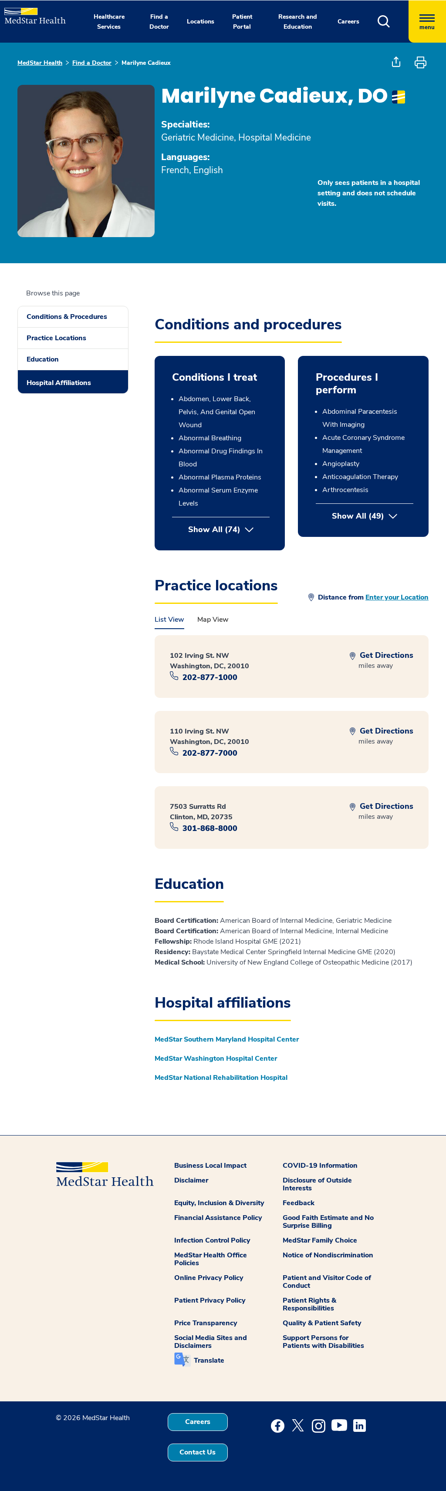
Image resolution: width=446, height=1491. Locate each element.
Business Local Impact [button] (210, 1165)
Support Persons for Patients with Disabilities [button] (323, 1341)
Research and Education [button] (297, 22)
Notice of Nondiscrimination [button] (328, 1255)
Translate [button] (209, 1360)
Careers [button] (348, 21)
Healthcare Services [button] (109, 22)
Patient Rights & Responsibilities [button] (309, 1304)
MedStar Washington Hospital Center (216, 1058)
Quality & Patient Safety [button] (322, 1323)
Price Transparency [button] (205, 1323)
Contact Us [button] (197, 1452)
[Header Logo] (30, 11)
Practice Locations (56, 338)
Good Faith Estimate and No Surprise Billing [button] (328, 1221)
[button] (393, 21)
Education (43, 359)
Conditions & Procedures (67, 317)
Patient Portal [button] (242, 22)
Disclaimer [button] (191, 1180)
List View (169, 619)
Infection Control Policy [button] (212, 1240)
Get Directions (385, 655)
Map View (213, 619)
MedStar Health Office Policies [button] (210, 1259)
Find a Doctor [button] (159, 22)
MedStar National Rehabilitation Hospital (221, 1077)
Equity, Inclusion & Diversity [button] (219, 1203)
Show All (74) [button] (214, 529)
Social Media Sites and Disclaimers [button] (210, 1341)
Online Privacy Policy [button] (208, 1278)
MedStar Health (39, 63)
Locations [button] (200, 21)
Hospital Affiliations (59, 383)
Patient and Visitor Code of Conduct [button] (327, 1281)
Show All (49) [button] (372, 516)
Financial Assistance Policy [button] (218, 1218)
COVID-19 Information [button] (320, 1165)
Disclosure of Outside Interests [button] (317, 1184)
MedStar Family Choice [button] (320, 1240)
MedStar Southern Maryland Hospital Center (227, 1039)
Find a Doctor (92, 63)
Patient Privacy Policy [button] (210, 1300)
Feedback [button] (298, 1203)
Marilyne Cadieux (146, 63)
